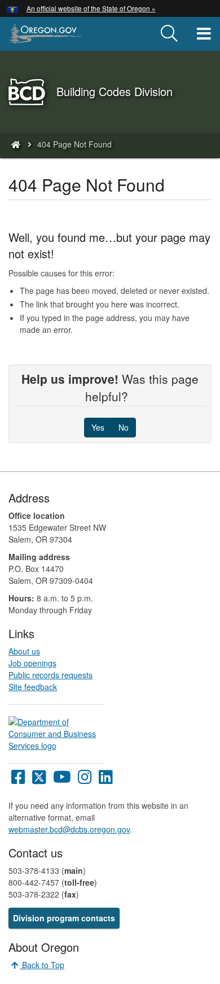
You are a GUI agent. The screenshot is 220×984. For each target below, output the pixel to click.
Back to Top (42, 964)
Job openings (32, 663)
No (123, 427)
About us (24, 651)
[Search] (169, 34)
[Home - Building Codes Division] (15, 144)
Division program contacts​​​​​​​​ (64, 918)
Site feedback (32, 686)
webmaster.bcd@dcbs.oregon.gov (69, 829)
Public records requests (50, 674)
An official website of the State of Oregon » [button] (91, 8)
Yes (97, 427)
